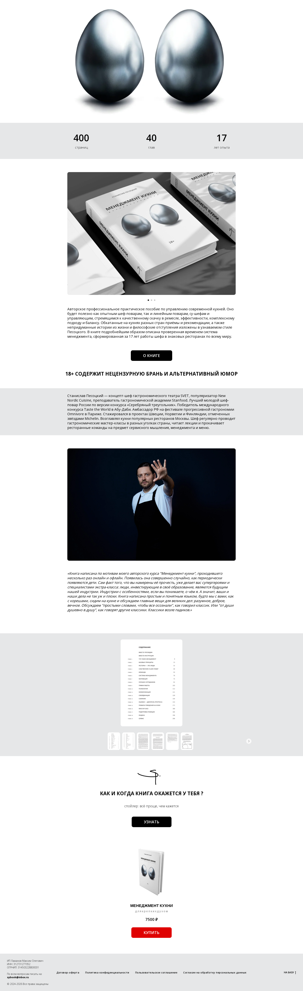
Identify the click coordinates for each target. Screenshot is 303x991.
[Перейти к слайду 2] (151, 300)
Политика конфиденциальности (107, 972)
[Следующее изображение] (248, 741)
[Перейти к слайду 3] (154, 300)
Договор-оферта (67, 972)
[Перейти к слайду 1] (148, 300)
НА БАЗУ (289, 972)
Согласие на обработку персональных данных (215, 972)
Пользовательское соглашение (156, 972)
